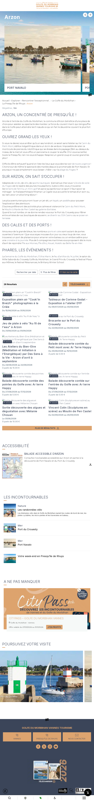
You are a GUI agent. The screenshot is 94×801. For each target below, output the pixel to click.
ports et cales (55, 231)
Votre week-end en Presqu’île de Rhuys (41, 556)
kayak (56, 200)
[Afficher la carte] (90, 15)
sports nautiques (41, 183)
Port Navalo (24, 544)
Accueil (6, 100)
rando (17, 183)
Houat (51, 243)
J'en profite (54, 627)
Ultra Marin (45, 256)
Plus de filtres (49, 272)
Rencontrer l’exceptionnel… (36, 100)
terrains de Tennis (15, 189)
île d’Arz (43, 243)
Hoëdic (59, 243)
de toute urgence (81, 164)
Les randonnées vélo (30, 509)
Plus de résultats (45, 428)
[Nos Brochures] (47, 771)
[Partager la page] (85, 15)
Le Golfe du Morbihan (63, 100)
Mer (20, 525)
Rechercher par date (26, 272)
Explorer (15, 100)
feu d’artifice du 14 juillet (66, 256)
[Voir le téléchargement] (12, 465)
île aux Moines (30, 243)
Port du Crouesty (28, 529)
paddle (66, 200)
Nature (22, 505)
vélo (26, 183)
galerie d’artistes (47, 209)
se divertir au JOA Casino (60, 215)
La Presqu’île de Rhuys (13, 103)
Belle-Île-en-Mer (74, 243)
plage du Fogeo (67, 170)
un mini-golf (31, 189)
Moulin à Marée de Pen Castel (20, 209)
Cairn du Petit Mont (75, 206)
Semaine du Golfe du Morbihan (21, 256)
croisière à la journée (17, 240)
